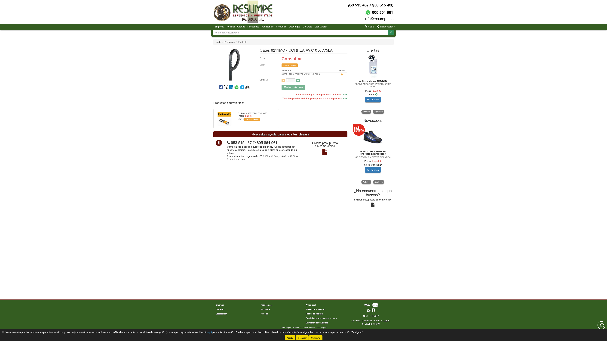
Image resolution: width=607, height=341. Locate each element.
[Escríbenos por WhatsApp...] (369, 310)
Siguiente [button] (378, 111)
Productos (281, 26)
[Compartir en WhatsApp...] (237, 87)
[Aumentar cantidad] (298, 80)
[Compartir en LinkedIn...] (231, 87)
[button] (247, 87)
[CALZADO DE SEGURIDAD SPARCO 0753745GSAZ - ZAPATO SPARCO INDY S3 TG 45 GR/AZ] (373, 136)
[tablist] (373, 84)
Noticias (231, 26)
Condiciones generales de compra (321, 318)
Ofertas (241, 26)
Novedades (253, 26)
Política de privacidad (315, 309)
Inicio (218, 42)
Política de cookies (314, 313)
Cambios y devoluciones (317, 322)
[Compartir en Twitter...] (226, 87)
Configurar (315, 337)
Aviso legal (311, 304)
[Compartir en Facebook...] (221, 87)
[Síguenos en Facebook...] (373, 310)
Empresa (219, 26)
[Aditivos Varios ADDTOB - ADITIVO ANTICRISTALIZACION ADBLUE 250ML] (373, 66)
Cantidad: (264, 80)
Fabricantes (268, 26)
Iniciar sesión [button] (386, 26)
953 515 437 (241, 142)
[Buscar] (391, 32)
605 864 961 (266, 142)
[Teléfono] (228, 142)
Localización (320, 26)
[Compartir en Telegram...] (242, 87)
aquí (345, 94)
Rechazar (302, 337)
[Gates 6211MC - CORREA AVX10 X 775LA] (234, 64)
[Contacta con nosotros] (601, 325)
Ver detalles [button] (373, 99)
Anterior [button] (366, 111)
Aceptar (290, 337)
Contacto (307, 26)
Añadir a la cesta (294, 87)
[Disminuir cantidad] (283, 80)
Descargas (294, 26)
